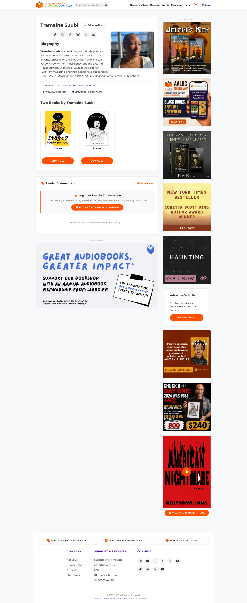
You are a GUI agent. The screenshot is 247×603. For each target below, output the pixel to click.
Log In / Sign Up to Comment (98, 207)
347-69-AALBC (105, 580)
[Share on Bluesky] (78, 35)
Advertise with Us (104, 565)
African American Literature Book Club (114, 598)
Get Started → (187, 317)
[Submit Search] (105, 5)
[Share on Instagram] (63, 35)
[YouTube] (148, 561)
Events (165, 5)
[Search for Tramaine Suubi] (132, 50)
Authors (143, 5)
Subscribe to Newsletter (108, 559)
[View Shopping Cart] (196, 5)
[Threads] (170, 561)
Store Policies (74, 575)
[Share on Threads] (70, 35)
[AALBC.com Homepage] (54, 5)
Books (133, 5)
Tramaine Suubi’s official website (76, 85)
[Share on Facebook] (55, 35)
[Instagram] (140, 561)
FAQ (96, 570)
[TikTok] (140, 569)
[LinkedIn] (148, 569)
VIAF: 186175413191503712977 (88, 92)
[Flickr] (162, 569)
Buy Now (57, 161)
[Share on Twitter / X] (86, 35)
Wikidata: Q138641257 (55, 92)
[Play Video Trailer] (186, 471)
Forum (188, 5)
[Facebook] (155, 561)
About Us (72, 559)
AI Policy (72, 570)
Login (208, 5)
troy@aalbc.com (107, 575)
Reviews (154, 5)
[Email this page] (93, 35)
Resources (177, 5)
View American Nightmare (188, 513)
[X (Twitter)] (162, 561)
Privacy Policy (75, 565)
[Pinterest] (155, 569)
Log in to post (146, 183)
